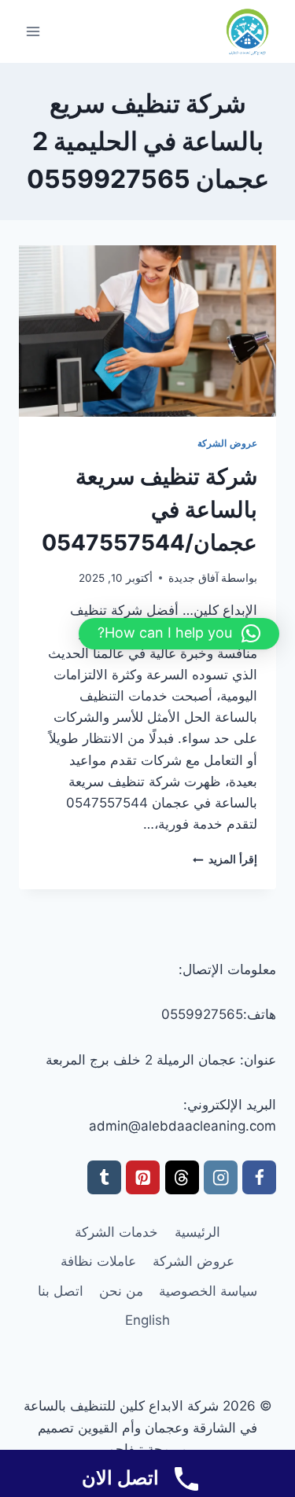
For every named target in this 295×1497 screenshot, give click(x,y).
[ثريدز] (182, 1177)
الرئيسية (197, 1232)
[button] (179, 633)
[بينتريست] (143, 1177)
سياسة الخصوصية (208, 1291)
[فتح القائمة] (33, 31)
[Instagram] (221, 1177)
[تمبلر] (104, 1177)
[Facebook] (259, 1177)
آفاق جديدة (193, 578)
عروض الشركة (227, 443)
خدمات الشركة (116, 1232)
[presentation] (147, 331)
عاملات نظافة (98, 1261)
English (147, 1320)
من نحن (121, 1291)
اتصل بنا (60, 1291)
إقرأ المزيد (225, 859)
